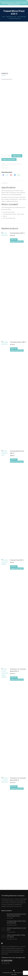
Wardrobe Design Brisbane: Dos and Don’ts (16, 929)
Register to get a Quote (9, 159)
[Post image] (3, 915)
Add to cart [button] (14, 239)
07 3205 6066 (6, 960)
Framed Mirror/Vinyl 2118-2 (17, 452)
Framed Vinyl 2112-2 (17, 560)
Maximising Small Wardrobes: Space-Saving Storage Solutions (16, 915)
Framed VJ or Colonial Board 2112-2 (18, 670)
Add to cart (17, 156)
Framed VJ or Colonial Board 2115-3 (18, 779)
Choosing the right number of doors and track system (16, 922)
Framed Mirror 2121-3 (17, 233)
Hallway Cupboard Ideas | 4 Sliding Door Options (16, 936)
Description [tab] (4, 183)
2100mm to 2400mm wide (13, 164)
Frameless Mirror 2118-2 (18, 342)
